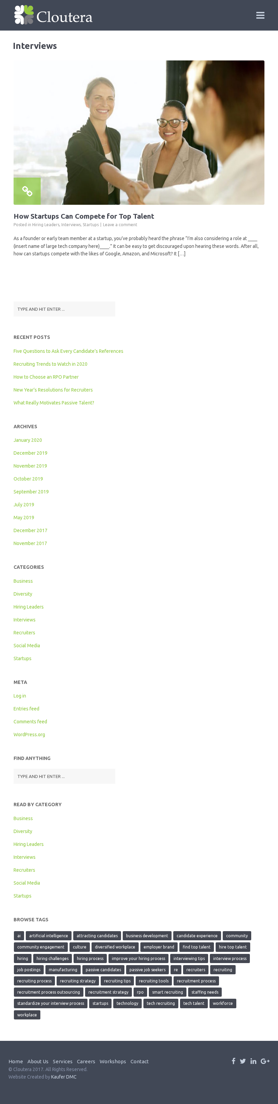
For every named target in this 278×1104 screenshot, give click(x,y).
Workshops (113, 1061)
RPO (140, 992)
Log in (20, 696)
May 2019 (24, 517)
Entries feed (26, 708)
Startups (91, 224)
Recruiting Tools (153, 981)
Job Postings (28, 969)
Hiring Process (90, 958)
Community (237, 936)
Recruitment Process (196, 981)
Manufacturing (63, 969)
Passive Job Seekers (147, 969)
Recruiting (223, 969)
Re (176, 969)
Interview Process (229, 958)
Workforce (223, 1003)
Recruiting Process (34, 981)
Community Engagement (40, 947)
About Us (37, 1061)
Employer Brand (159, 947)
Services (63, 1061)
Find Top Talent (197, 947)
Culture (79, 947)
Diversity (23, 594)
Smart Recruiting (167, 992)
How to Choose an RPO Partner (46, 377)
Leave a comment (120, 224)
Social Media (27, 645)
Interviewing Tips (189, 958)
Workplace (27, 1015)
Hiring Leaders (45, 224)
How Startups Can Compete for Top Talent (84, 216)
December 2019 (30, 453)
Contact (140, 1061)
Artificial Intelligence (48, 936)
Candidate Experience (197, 936)
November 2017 (30, 543)
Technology (127, 1003)
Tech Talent (193, 1003)
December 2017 (30, 530)
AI (19, 936)
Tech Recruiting (161, 1003)
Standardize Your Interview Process (50, 1003)
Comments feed (30, 721)
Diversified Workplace (115, 947)
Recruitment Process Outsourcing (48, 992)
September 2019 (31, 491)
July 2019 (24, 504)
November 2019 (30, 466)
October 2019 (28, 479)
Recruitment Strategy (108, 992)
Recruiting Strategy (78, 981)
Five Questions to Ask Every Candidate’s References (68, 351)
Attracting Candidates (97, 936)
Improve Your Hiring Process (138, 958)
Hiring (22, 958)
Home (15, 1061)
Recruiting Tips (117, 981)
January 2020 (28, 440)
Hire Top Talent (233, 947)
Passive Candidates (103, 969)
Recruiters (24, 632)
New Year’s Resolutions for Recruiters (53, 390)
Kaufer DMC (64, 1077)
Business (23, 581)
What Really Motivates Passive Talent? (54, 402)
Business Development (147, 936)
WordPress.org (29, 734)
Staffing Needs (205, 992)
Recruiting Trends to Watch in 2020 (50, 364)
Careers (86, 1061)
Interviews (71, 224)
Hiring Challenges (52, 958)
